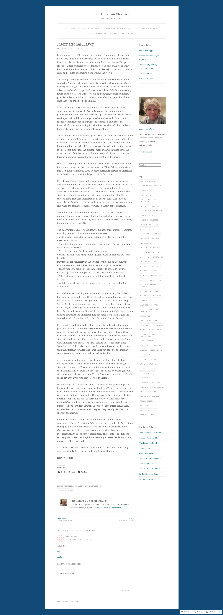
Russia (143, 364)
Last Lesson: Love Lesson (149, 469)
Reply (59, 557)
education (144, 238)
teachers (155, 382)
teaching (144, 387)
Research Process (148, 359)
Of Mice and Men (155, 330)
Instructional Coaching (100, 33)
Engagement (145, 243)
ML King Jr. (144, 325)
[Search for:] (150, 165)
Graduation (158, 257)
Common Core (146, 225)
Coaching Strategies (149, 220)
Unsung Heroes (146, 401)
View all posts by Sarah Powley (109, 507)
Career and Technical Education (143, 29)
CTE (156, 225)
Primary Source (145, 448)
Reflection (70, 29)
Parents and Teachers (124, 33)
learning (144, 300)
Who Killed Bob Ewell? (148, 443)
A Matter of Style (146, 78)
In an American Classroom (112, 14)
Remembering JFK (146, 50)
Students (144, 382)
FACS (142, 257)
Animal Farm (145, 190)
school (152, 369)
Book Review (145, 195)
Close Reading (146, 215)
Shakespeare (145, 378)
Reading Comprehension (151, 350)
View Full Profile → (147, 152)
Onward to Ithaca (146, 73)
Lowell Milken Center (150, 321)
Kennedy (157, 296)
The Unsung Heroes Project (150, 433)
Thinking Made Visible (148, 438)
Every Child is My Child (150, 252)
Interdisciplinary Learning (148, 286)
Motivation (158, 325)
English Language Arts (88, 29)
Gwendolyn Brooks (148, 262)
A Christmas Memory (149, 181)
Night (142, 330)
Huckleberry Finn (148, 271)
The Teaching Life (148, 392)
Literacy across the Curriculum (149, 310)
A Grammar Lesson (147, 453)
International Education (113, 29)
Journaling (145, 296)
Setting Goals (146, 373)
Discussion (144, 234)
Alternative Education (150, 186)
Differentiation (147, 229)
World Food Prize (148, 410)
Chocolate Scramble (147, 479)
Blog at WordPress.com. (68, 601)
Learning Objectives (149, 305)
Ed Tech (156, 234)
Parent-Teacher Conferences (147, 335)
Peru (142, 341)
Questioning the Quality (64, 519)
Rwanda (152, 364)
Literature (145, 316)
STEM (157, 378)
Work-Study (145, 406)
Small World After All (126, 519)
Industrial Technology (150, 275)
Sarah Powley (81, 49)
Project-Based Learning (151, 346)
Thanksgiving (157, 387)
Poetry (150, 341)
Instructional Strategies (151, 280)
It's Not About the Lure (148, 474)
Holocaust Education (150, 266)
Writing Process (147, 415)
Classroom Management (151, 211)
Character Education (149, 206)
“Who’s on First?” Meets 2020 (151, 458)
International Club (65, 490)
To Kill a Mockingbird (150, 396)
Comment (125, 591)
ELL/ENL (155, 238)
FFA (148, 257)
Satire (142, 369)
